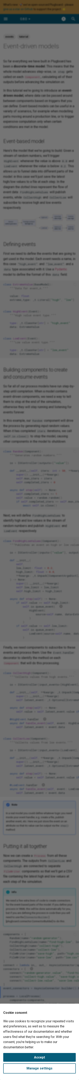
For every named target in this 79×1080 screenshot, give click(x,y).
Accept (39, 1057)
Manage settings (39, 1068)
